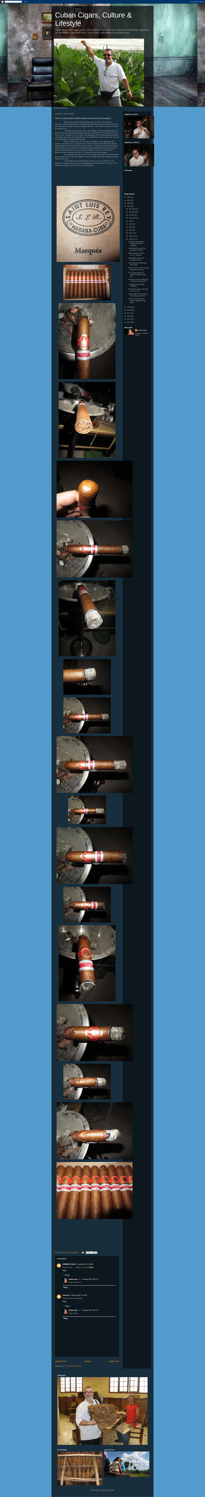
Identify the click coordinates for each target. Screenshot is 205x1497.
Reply (64, 1270)
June (131, 224)
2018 (129, 203)
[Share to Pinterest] (96, 1252)
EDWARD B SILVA (69, 1264)
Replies (67, 1275)
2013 (129, 316)
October (132, 215)
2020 (129, 197)
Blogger (111, 1490)
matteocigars (73, 1279)
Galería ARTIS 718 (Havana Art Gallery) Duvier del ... (137, 295)
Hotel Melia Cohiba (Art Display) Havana (136, 259)
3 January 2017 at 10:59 (78, 1295)
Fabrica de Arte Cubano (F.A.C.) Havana (136, 254)
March (131, 233)
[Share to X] (91, 1252)
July (130, 221)
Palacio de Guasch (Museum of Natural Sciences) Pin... (138, 280)
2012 (129, 319)
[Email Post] (82, 1252)
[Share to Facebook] (94, 1252)
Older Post (114, 1361)
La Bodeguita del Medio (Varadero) (136, 285)
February (132, 236)
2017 (129, 206)
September (133, 218)
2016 (129, 307)
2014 (129, 313)
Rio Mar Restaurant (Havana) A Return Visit (138, 290)
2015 (129, 310)
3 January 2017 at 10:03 (84, 1264)
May (130, 227)
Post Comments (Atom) (73, 1366)
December (132, 209)
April (130, 230)
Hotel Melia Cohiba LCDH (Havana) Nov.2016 (137, 249)
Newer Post (60, 1361)
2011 (129, 322)
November (132, 212)
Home (87, 1361)
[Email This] (87, 1252)
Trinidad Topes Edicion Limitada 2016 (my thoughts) (136, 243)
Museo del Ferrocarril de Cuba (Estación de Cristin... (138, 269)
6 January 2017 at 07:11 (89, 1279)
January (132, 239)
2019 (129, 200)
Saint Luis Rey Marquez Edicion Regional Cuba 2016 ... (137, 300)
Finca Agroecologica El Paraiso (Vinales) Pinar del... (137, 274)
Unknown (66, 1295)
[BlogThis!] (89, 1252)
